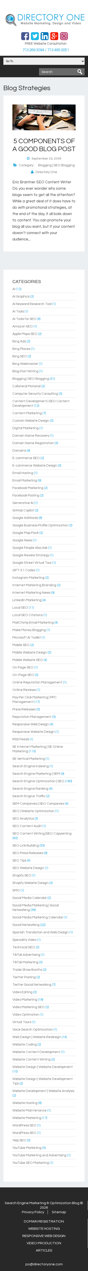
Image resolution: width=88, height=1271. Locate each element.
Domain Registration (44, 1221)
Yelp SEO (19, 1140)
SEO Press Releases (27, 853)
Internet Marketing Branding (34, 585)
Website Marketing (26, 1118)
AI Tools (18, 311)
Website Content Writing (31, 1059)
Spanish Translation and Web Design (40, 932)
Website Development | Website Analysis (43, 1091)
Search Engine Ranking (30, 788)
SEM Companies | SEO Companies (38, 803)
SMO (16, 890)
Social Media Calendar (29, 898)
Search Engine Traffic (28, 796)
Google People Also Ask (29, 548)
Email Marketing (24, 480)
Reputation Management (31, 717)
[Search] (79, 71)
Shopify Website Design (30, 883)
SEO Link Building (25, 845)
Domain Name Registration (33, 443)
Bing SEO (19, 356)
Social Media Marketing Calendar (37, 917)
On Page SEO (22, 667)
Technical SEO (23, 947)
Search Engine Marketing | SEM (36, 773)
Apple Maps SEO (24, 334)
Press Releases (24, 709)
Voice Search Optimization (32, 1029)
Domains (19, 450)
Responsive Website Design (33, 732)
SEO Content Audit (27, 826)
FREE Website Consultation (46, 43)
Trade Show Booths (27, 969)
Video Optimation (25, 1014)
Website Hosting (24, 1103)
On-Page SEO (23, 675)
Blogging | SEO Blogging (56, 165)
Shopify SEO (21, 875)
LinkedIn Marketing (27, 600)
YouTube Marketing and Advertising (39, 1155)
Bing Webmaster (25, 364)
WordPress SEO (24, 1125)
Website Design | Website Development (42, 1067)
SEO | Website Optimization (33, 811)
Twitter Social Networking (31, 984)
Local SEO (20, 607)
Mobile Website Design (29, 652)
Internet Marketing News (31, 592)
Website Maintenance (29, 1110)
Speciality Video (24, 940)
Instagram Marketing (28, 577)
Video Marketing (24, 999)
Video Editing (22, 992)
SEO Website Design (28, 868)
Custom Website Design (30, 420)
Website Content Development (36, 1052)
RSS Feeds (20, 739)
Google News (22, 540)
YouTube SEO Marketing (30, 1162)
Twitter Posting (24, 977)
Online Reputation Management (37, 682)
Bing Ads (19, 341)
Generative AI (22, 503)
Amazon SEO (22, 326)
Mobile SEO (21, 645)
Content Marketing (27, 413)
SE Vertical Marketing (28, 758)
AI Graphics (21, 296)
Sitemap (59, 1212)
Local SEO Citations (27, 615)
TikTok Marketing (25, 962)
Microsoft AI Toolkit (26, 637)
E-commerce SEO (26, 458)
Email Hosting (22, 473)
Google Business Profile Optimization (40, 525)
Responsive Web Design (30, 724)
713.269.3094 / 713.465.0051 (46, 50)
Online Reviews (24, 690)
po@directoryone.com (44, 1264)
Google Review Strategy (30, 555)
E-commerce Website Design (34, 465)
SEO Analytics (23, 818)
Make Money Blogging (29, 630)
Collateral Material (26, 386)
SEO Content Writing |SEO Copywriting (42, 833)
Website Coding (24, 1044)
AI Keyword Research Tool (31, 304)
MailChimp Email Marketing (33, 622)
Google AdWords (25, 518)
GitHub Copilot (23, 510)
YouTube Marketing (27, 1148)
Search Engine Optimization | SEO (38, 781)
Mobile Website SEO (27, 660)
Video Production (44, 1243)
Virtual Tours (21, 1022)
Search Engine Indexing (30, 766)
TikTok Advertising (26, 954)
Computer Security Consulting (35, 393)
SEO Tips (19, 860)
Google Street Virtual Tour (32, 562)
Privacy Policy (33, 1212)
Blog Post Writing (25, 371)
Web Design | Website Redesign (36, 1037)
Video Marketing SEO (28, 1007)
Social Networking (25, 925)
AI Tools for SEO (24, 319)
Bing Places (21, 349)
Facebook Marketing (27, 488)
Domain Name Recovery (30, 435)
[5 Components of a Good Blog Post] (44, 129)
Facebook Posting (25, 495)
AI (13, 289)
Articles (44, 1250)
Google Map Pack (25, 533)
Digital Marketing (25, 428)
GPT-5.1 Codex (23, 570)
